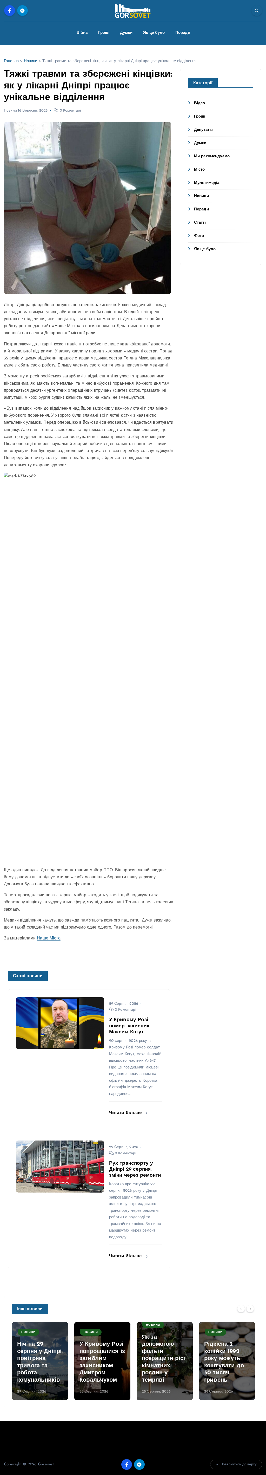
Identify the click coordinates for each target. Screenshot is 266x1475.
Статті (200, 223)
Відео (199, 103)
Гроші (104, 33)
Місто (199, 170)
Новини (30, 61)
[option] (40, 1361)
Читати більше (126, 1113)
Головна (11, 61)
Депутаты (203, 130)
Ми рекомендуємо (212, 156)
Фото (199, 236)
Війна (82, 33)
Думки (126, 33)
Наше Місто (49, 938)
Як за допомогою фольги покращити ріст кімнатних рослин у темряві (164, 1358)
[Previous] (241, 1308)
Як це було (154, 33)
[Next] (250, 1308)
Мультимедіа (207, 183)
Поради (182, 33)
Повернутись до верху (239, 1464)
